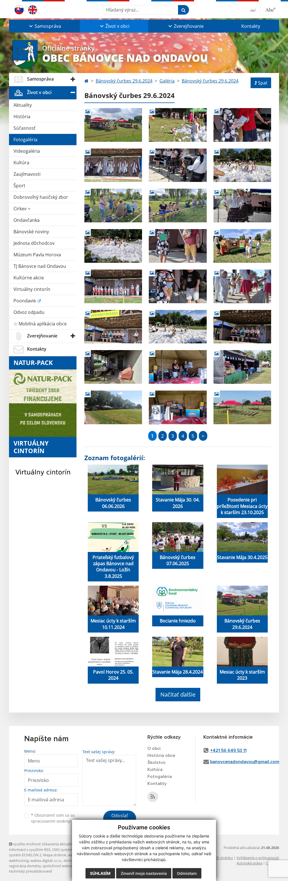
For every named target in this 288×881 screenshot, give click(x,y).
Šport (19, 185)
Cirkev (21, 209)
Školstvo (156, 762)
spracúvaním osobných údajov (59, 821)
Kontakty (250, 26)
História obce (161, 755)
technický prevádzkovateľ (30, 871)
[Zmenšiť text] (255, 10)
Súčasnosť (24, 128)
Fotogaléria (25, 139)
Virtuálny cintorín (32, 289)
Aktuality (23, 105)
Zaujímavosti (27, 174)
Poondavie (25, 301)
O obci (154, 748)
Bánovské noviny (31, 232)
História (22, 116)
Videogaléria (27, 151)
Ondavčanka (27, 220)
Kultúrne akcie (29, 278)
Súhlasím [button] (100, 873)
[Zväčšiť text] (270, 9)
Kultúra (21, 162)
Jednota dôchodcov (34, 243)
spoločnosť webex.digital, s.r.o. (67, 865)
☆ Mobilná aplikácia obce (40, 324)
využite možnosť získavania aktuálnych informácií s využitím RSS (43, 846)
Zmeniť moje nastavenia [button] (144, 873)
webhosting (19, 860)
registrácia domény (25, 865)
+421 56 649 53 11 (228, 750)
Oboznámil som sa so (59, 818)
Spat (262, 83)
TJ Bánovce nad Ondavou (40, 266)
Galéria (167, 81)
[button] (44, 26)
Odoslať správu (119, 818)
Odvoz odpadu (29, 312)
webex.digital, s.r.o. (46, 860)
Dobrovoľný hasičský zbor (41, 197)
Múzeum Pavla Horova (37, 255)
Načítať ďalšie (177, 694)
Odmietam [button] (187, 873)
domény (70, 860)
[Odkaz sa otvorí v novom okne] (152, 796)
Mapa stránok (54, 854)
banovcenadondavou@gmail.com (244, 761)
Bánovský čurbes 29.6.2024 (124, 81)
